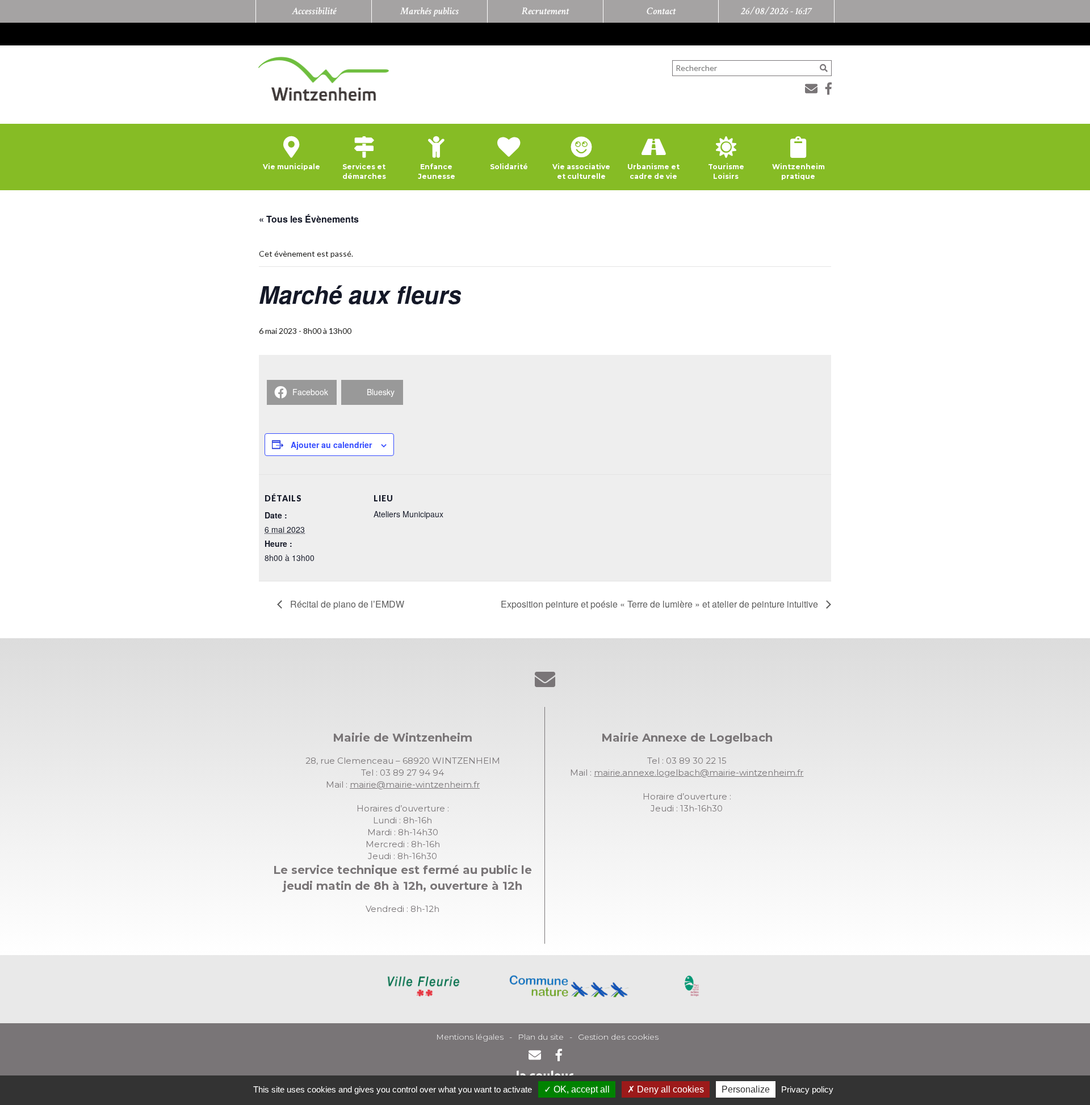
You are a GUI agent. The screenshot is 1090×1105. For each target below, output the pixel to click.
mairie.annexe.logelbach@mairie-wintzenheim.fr (698, 772)
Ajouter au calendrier (331, 444)
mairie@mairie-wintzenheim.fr (415, 784)
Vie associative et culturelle (581, 171)
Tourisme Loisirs (726, 171)
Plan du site (541, 1037)
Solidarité (509, 166)
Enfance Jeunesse (436, 171)
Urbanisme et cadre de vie (653, 171)
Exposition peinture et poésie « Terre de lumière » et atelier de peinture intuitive (660, 603)
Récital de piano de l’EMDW (346, 603)
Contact (661, 11)
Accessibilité (314, 11)
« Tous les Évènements (309, 218)
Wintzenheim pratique (798, 171)
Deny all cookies (669, 1089)
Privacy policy (807, 1089)
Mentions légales (470, 1037)
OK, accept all (580, 1089)
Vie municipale (291, 166)
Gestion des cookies (618, 1037)
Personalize (746, 1089)
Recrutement (545, 11)
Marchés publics (429, 11)
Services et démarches (364, 171)
